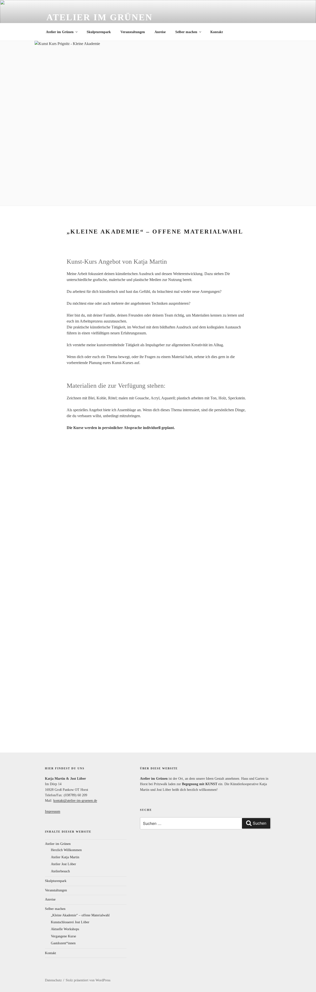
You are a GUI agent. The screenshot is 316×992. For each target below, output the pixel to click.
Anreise (160, 32)
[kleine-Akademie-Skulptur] (158, 650)
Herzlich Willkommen (66, 850)
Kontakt (216, 32)
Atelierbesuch (60, 871)
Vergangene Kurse (63, 936)
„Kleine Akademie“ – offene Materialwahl (80, 915)
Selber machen (186, 32)
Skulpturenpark (99, 32)
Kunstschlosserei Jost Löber (70, 922)
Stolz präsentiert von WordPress (88, 980)
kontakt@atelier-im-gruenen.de (75, 800)
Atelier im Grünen (99, 17)
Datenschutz (53, 980)
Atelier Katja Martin (65, 857)
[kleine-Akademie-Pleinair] (158, 507)
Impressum (52, 811)
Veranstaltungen (132, 32)
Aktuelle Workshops (65, 929)
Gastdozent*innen (63, 943)
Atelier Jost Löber (63, 864)
